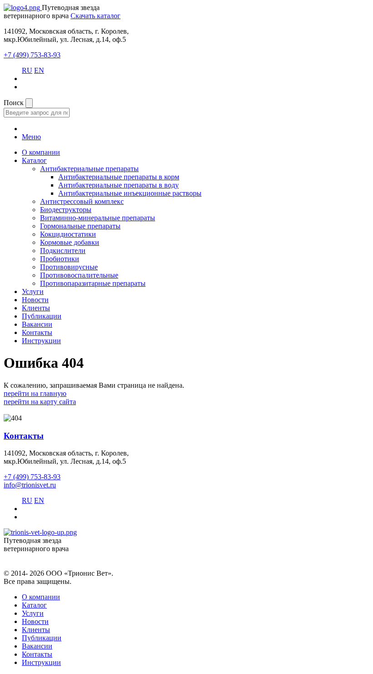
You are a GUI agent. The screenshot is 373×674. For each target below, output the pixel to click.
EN (39, 70)
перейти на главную (35, 393)
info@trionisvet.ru (30, 485)
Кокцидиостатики (68, 234)
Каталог (34, 160)
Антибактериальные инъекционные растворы (130, 193)
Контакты (37, 332)
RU (27, 70)
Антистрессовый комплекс (82, 201)
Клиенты (36, 308)
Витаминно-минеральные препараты (97, 218)
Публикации (41, 316)
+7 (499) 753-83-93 (32, 55)
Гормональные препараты (80, 226)
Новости (35, 300)
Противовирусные (69, 267)
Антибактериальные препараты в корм (118, 177)
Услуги (33, 291)
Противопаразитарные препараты (93, 283)
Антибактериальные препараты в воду (118, 185)
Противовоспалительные (79, 275)
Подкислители (63, 250)
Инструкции (41, 341)
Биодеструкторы (65, 209)
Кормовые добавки (69, 242)
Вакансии (37, 324)
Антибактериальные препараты (89, 168)
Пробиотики (59, 259)
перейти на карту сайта (40, 401)
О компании (41, 152)
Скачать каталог (96, 16)
